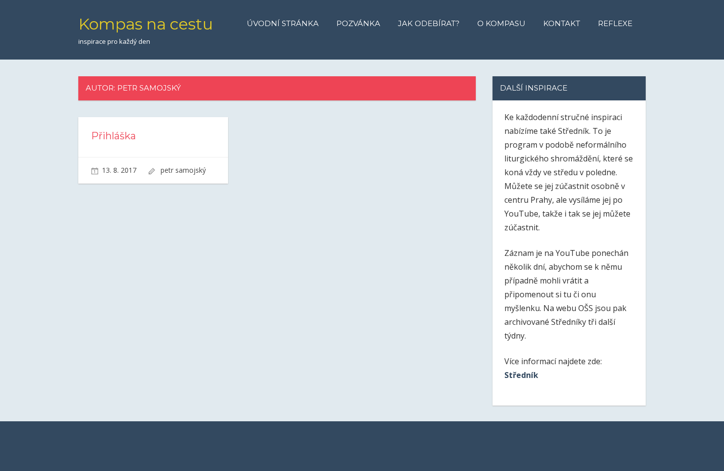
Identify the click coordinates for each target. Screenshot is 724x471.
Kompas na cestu (145, 23)
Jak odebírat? (429, 23)
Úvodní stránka (283, 23)
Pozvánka (358, 23)
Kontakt (561, 23)
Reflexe (615, 23)
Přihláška (113, 136)
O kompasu (501, 23)
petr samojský (183, 170)
